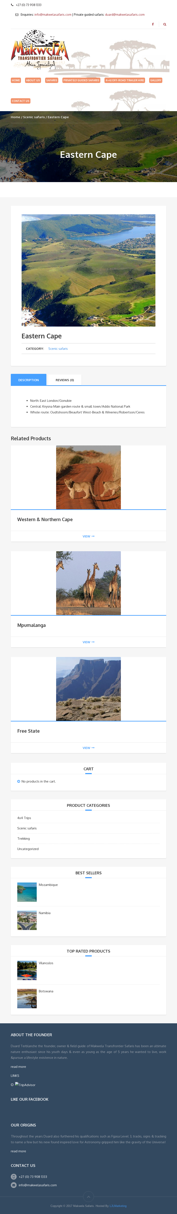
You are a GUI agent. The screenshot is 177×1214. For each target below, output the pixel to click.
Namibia (45, 913)
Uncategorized (28, 849)
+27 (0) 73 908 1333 (33, 1177)
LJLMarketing (118, 1206)
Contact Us (20, 101)
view (86, 536)
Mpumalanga (31, 625)
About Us (33, 80)
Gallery (155, 80)
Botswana (46, 991)
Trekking (23, 838)
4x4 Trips (24, 818)
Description (28, 380)
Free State (28, 731)
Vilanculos (46, 963)
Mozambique (48, 885)
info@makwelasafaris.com (53, 14)
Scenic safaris (34, 117)
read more (18, 1067)
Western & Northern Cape (45, 519)
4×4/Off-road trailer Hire (125, 80)
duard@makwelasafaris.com (125, 14)
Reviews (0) (65, 380)
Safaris (51, 80)
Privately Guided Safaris (81, 80)
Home (16, 80)
